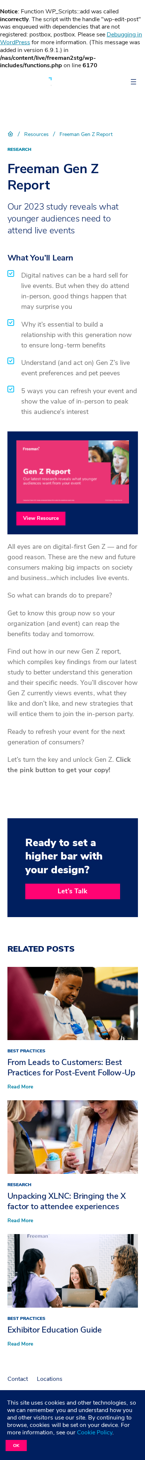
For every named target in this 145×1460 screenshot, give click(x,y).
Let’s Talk (72, 891)
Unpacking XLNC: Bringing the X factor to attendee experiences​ (66, 1201)
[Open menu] (133, 81)
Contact (17, 1379)
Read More (20, 1087)
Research (19, 149)
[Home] (10, 134)
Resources (36, 134)
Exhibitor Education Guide (54, 1330)
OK (16, 1445)
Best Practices (26, 1051)
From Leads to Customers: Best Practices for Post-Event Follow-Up (71, 1067)
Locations (49, 1379)
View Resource (41, 517)
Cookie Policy (94, 1432)
